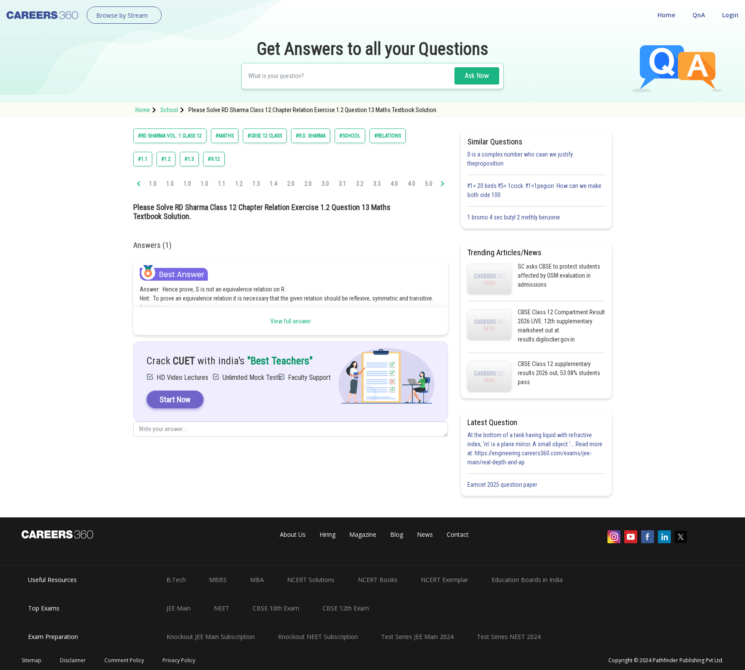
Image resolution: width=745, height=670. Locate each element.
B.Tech (176, 580)
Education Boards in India (527, 580)
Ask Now (477, 76)
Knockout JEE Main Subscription (210, 636)
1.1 (221, 183)
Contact (458, 534)
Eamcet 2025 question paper (502, 484)
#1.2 (166, 159)
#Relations (387, 136)
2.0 (290, 183)
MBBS (218, 580)
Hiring (327, 534)
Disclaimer (73, 660)
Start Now (175, 399)
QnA (698, 15)
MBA (257, 580)
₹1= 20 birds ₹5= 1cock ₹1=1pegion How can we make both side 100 (534, 190)
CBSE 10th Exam (276, 608)
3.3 (377, 183)
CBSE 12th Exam (345, 608)
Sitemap (31, 660)
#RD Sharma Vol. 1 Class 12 (170, 136)
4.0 (394, 183)
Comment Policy (124, 660)
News (425, 534)
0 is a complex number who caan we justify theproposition (520, 159)
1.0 (153, 183)
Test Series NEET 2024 (509, 636)
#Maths (225, 136)
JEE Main (178, 608)
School (169, 109)
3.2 (359, 183)
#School (349, 136)
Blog (396, 534)
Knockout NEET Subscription (318, 636)
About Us (293, 534)
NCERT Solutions (311, 580)
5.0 (428, 183)
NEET (221, 608)
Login (730, 15)
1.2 (239, 183)
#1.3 (189, 159)
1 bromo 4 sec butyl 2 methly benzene (515, 217)
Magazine (362, 534)
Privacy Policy (179, 660)
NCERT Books (378, 580)
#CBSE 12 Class (264, 136)
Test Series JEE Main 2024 (417, 636)
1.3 (256, 183)
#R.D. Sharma (311, 136)
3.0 (325, 183)
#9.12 (214, 159)
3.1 (342, 183)
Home (666, 15)
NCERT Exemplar (444, 580)
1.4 (273, 183)
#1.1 (142, 159)
